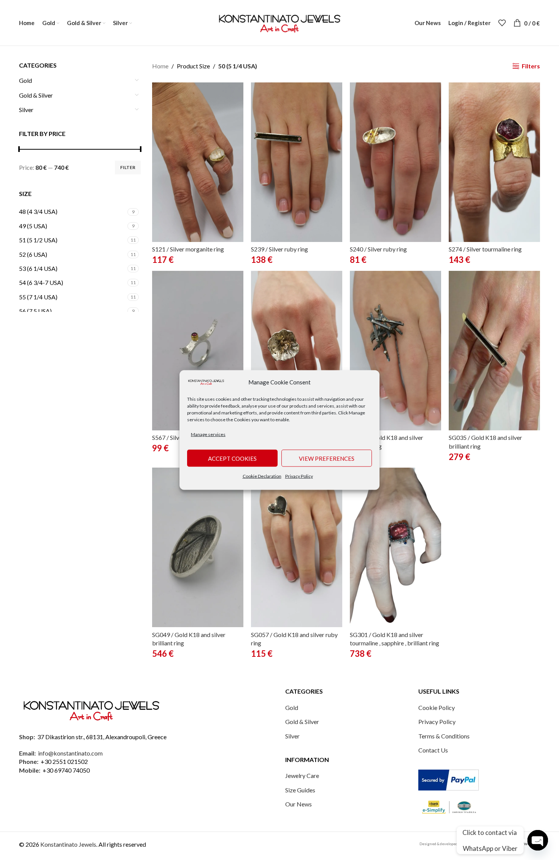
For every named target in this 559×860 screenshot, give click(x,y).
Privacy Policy (299, 476)
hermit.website (524, 843)
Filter (127, 167)
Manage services (208, 434)
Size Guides (300, 790)
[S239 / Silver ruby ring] (296, 162)
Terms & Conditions (444, 736)
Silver (26, 109)
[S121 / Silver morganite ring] (197, 162)
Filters (531, 66)
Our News (298, 804)
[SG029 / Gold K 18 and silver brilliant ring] (296, 350)
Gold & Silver (36, 95)
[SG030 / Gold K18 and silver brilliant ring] (395, 350)
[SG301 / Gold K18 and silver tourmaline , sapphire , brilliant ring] (395, 547)
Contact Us (433, 750)
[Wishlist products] (502, 22)
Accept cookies (232, 458)
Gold (25, 80)
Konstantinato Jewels (68, 844)
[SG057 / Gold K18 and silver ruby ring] (296, 547)
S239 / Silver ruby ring (279, 249)
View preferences (326, 458)
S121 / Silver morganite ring (188, 249)
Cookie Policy (436, 707)
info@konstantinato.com (70, 753)
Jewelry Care (302, 775)
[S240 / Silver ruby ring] (395, 162)
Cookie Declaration (262, 476)
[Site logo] (279, 21)
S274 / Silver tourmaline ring (485, 249)
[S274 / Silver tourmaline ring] (494, 162)
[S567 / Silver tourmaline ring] (197, 350)
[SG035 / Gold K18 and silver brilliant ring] (494, 350)
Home (160, 66)
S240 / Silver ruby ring (378, 249)
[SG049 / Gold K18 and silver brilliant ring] (197, 547)
